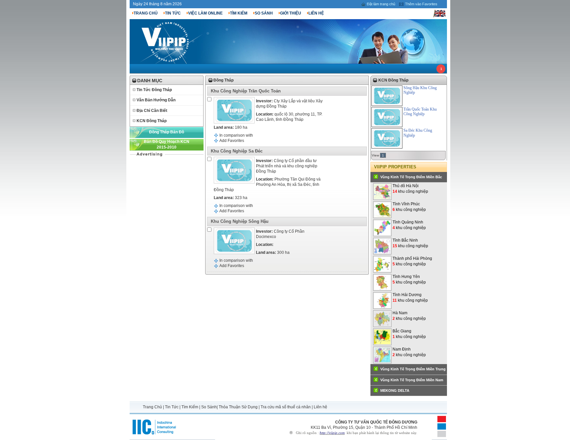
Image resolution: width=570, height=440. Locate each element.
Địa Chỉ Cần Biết (152, 110)
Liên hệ (320, 407)
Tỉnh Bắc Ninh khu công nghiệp (410, 243)
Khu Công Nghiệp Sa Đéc (237, 151)
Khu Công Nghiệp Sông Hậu (240, 221)
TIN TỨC (173, 13)
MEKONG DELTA (394, 390)
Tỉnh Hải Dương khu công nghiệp (410, 297)
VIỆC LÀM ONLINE (205, 13)
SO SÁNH (264, 13)
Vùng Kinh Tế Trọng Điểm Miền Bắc (411, 177)
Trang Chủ (153, 407)
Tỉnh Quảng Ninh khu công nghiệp (409, 225)
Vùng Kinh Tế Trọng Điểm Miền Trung (413, 369)
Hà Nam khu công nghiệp (409, 316)
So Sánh (209, 407)
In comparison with (236, 135)
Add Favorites (231, 140)
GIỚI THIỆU (290, 13)
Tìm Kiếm (189, 407)
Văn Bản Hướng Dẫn (156, 100)
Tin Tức (171, 407)
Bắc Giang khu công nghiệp (409, 334)
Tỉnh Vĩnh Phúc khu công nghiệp (409, 207)
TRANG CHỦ (146, 13)
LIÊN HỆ (316, 13)
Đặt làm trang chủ (381, 4)
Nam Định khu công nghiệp (409, 352)
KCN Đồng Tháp (152, 120)
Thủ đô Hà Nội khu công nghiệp (410, 189)
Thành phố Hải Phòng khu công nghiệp (412, 261)
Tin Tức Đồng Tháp (154, 89)
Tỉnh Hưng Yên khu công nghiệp (409, 279)
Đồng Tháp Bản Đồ (166, 132)
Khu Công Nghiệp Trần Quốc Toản (246, 90)
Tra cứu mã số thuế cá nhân (286, 407)
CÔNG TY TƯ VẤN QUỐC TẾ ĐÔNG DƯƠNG (376, 422)
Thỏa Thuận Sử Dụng (238, 407)
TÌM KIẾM (238, 13)
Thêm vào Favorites (421, 4)
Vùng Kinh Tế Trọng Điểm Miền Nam (411, 380)
